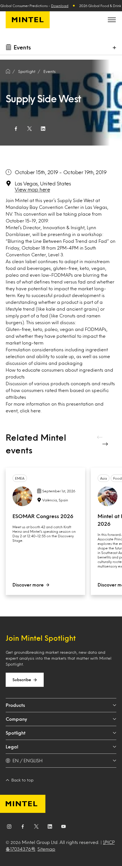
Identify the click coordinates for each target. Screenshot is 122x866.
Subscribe (21, 679)
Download (59, 5)
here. (36, 410)
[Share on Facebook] (15, 128)
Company (16, 719)
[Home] (8, 71)
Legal (12, 746)
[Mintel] (28, 19)
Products (15, 705)
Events (49, 71)
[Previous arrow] (100, 437)
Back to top (22, 779)
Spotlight (16, 733)
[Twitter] (36, 827)
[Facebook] (22, 827)
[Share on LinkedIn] (43, 128)
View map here (32, 189)
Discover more (28, 584)
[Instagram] (9, 827)
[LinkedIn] (50, 827)
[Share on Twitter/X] (29, 128)
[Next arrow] (105, 444)
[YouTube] (63, 827)
